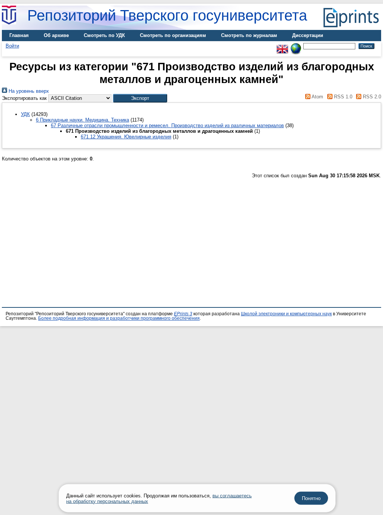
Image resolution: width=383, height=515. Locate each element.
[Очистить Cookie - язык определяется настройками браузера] (296, 46)
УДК (25, 114)
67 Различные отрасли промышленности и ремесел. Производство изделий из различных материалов (167, 125)
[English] (282, 46)
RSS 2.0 (371, 96)
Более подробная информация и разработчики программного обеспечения (119, 318)
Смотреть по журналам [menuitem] (249, 35)
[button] (140, 98)
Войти (12, 46)
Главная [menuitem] (19, 35)
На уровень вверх (28, 91)
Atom (316, 96)
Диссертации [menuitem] (307, 35)
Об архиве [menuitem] (56, 35)
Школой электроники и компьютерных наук (286, 314)
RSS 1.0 (342, 96)
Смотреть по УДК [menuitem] (104, 35)
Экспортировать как (24, 98)
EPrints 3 (183, 314)
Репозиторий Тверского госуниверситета (167, 15)
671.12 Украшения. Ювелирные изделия (126, 137)
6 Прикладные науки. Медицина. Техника (82, 120)
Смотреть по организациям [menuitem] (173, 35)
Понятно (311, 498)
